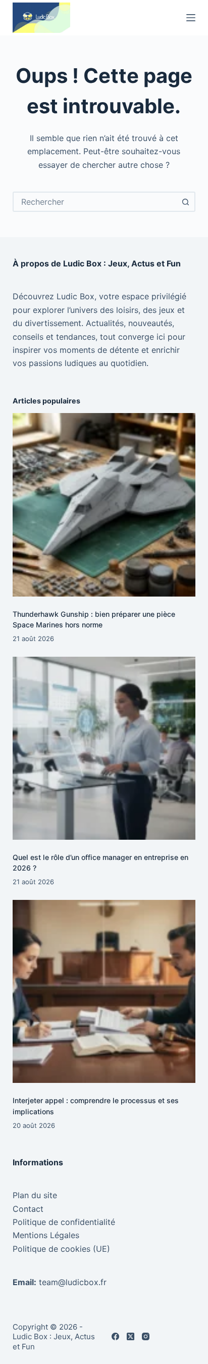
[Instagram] (145, 1336)
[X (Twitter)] (130, 1336)
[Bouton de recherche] (185, 202)
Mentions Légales (46, 1235)
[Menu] (190, 17)
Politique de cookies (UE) (61, 1249)
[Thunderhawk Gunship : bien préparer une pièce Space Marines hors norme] (104, 505)
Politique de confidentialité (64, 1222)
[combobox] (95, 202)
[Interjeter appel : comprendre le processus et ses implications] (104, 991)
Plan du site (35, 1195)
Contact (28, 1209)
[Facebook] (115, 1336)
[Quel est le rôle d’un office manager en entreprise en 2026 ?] (104, 748)
